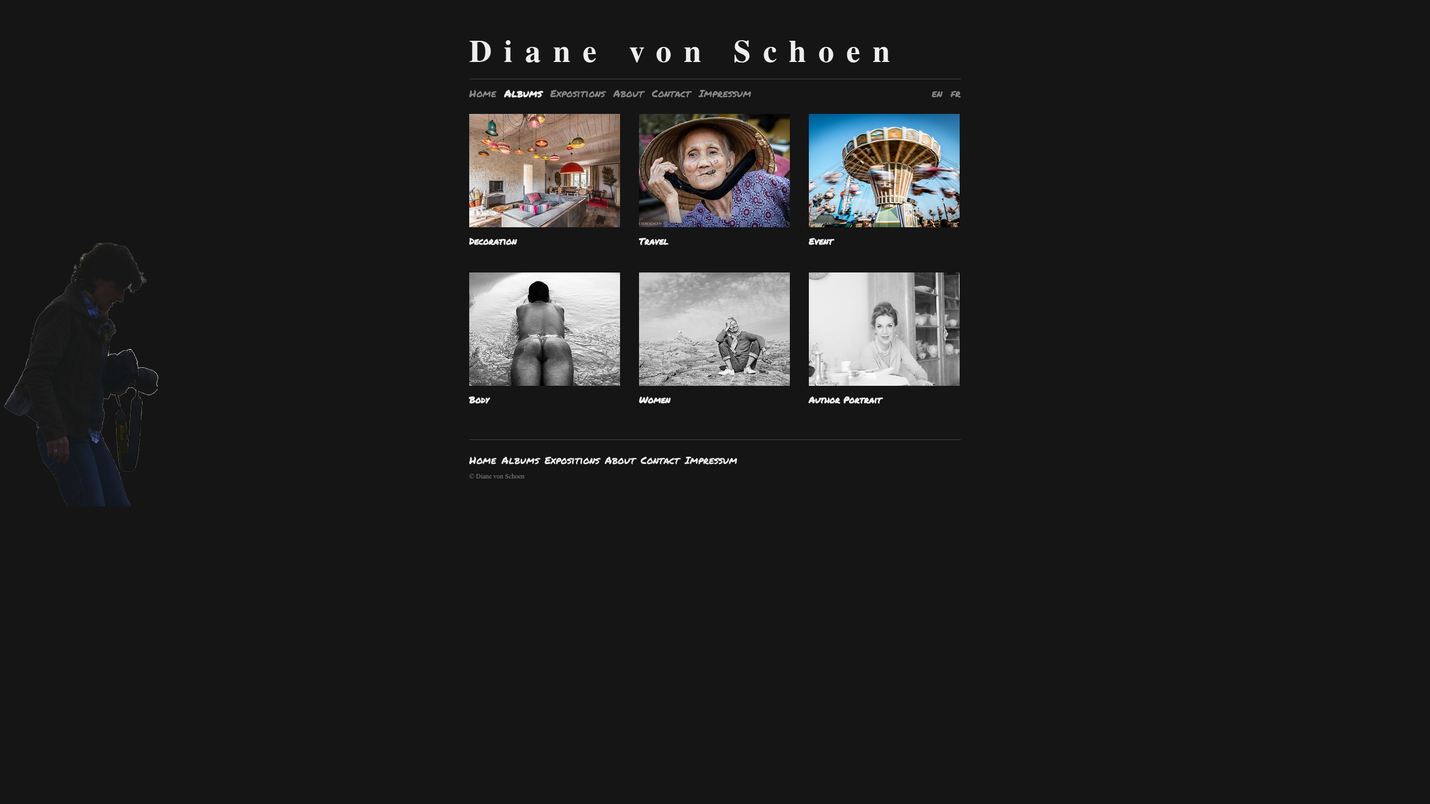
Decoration (493, 240)
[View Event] (884, 174)
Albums (523, 93)
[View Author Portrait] (884, 333)
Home (482, 93)
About (628, 93)
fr (956, 93)
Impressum (725, 93)
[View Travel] (714, 174)
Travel (654, 240)
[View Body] (544, 333)
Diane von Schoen (685, 50)
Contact (671, 93)
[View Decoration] (544, 174)
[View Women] (714, 333)
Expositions (577, 93)
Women (654, 399)
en (937, 93)
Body (479, 399)
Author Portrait (845, 399)
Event (821, 240)
